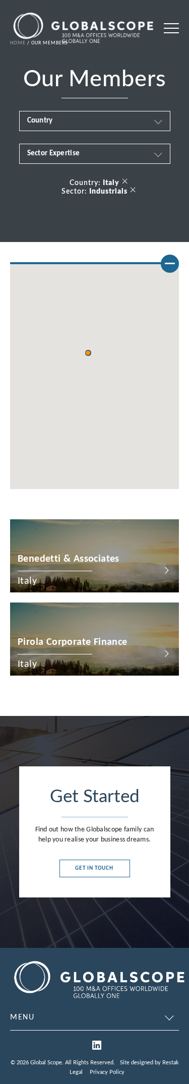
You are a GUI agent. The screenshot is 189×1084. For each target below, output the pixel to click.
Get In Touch (94, 868)
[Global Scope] (98, 1000)
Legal (76, 1072)
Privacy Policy (107, 1072)
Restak (170, 1062)
